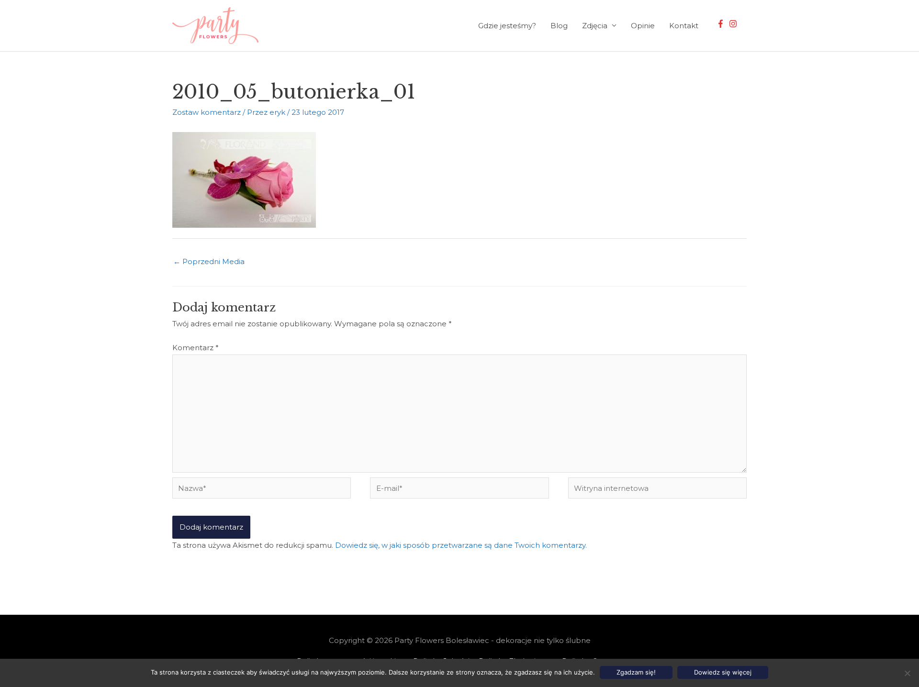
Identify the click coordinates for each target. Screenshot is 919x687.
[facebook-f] (722, 24)
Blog (559, 25)
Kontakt (683, 25)
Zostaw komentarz (206, 112)
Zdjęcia (594, 25)
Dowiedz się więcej (722, 672)
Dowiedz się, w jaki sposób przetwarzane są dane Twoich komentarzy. (461, 545)
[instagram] (734, 24)
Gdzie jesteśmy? (507, 25)
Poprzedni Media (209, 261)
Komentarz (195, 347)
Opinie (643, 25)
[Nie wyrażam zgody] (907, 673)
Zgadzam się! (636, 672)
